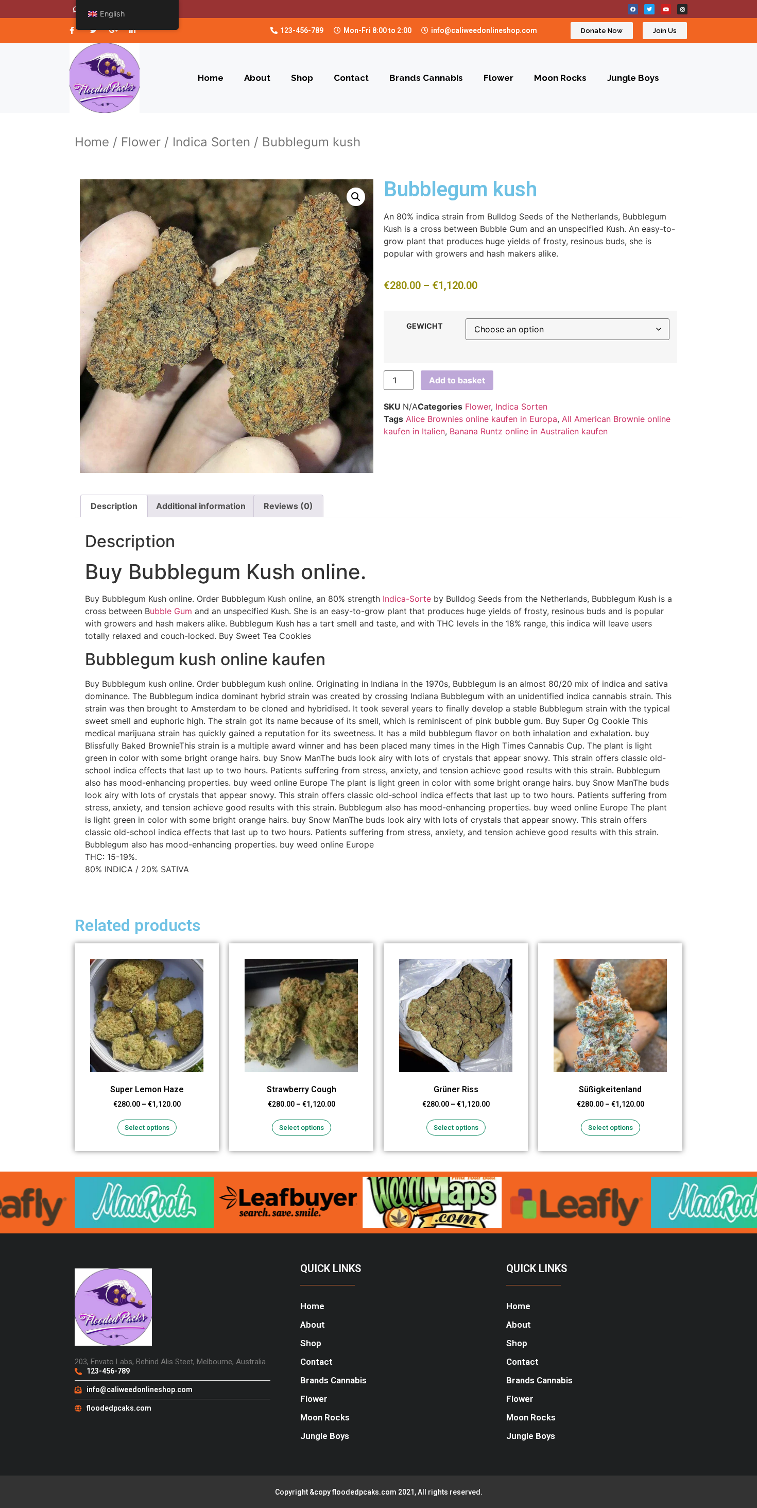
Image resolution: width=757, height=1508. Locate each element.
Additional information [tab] (201, 506)
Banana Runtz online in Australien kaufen (529, 431)
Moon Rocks (560, 78)
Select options (147, 1127)
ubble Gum (171, 611)
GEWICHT (424, 326)
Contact (351, 78)
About (257, 78)
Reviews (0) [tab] (288, 506)
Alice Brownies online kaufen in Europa (481, 419)
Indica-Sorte (407, 599)
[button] (356, 197)
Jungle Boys (633, 78)
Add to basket (457, 380)
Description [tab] (114, 506)
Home (210, 78)
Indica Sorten (211, 141)
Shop (302, 78)
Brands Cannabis (426, 78)
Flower (498, 78)
